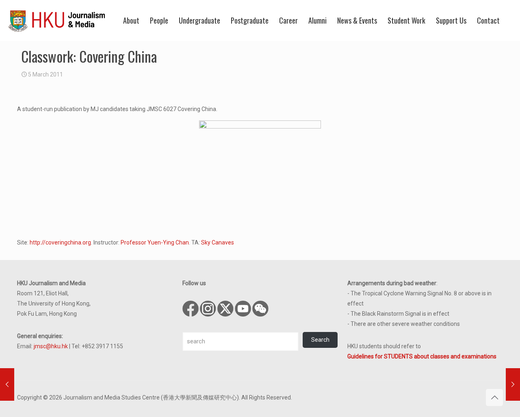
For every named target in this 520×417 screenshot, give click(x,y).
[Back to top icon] (494, 397)
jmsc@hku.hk (51, 346)
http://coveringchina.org (60, 242)
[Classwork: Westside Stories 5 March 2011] (7, 384)
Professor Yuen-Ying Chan (155, 242)
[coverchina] (260, 173)
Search (320, 339)
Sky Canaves (217, 242)
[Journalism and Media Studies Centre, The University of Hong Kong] (57, 20)
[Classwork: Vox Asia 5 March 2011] (513, 384)
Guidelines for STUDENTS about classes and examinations (421, 356)
